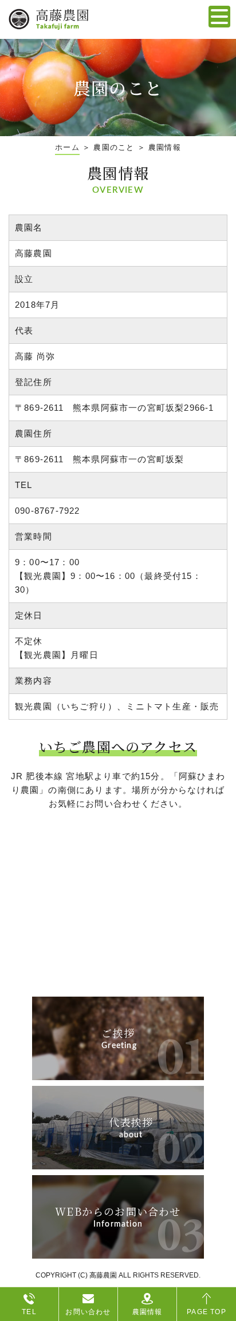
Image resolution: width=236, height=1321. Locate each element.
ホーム (67, 147)
